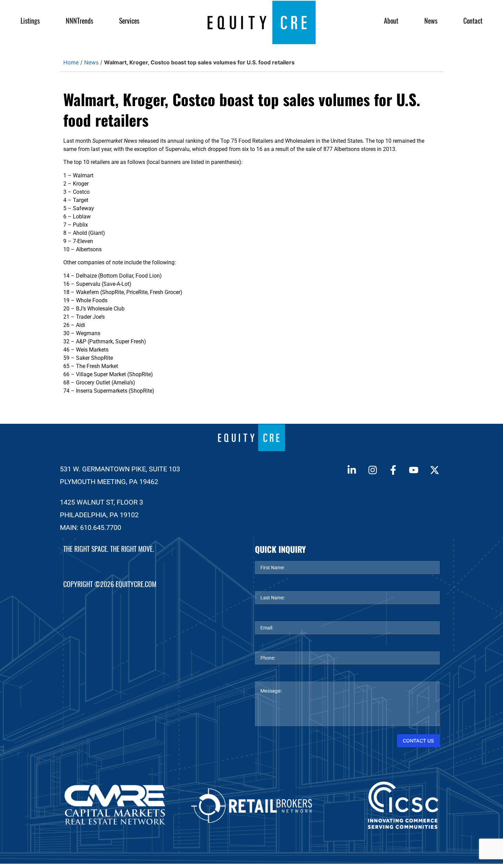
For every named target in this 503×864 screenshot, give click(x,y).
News (430, 20)
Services (129, 20)
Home (71, 62)
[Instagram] (372, 470)
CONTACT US (418, 741)
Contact (472, 20)
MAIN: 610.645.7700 (90, 527)
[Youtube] (413, 470)
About (391, 20)
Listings (30, 20)
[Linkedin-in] (351, 470)
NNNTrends (79, 20)
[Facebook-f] (393, 470)
